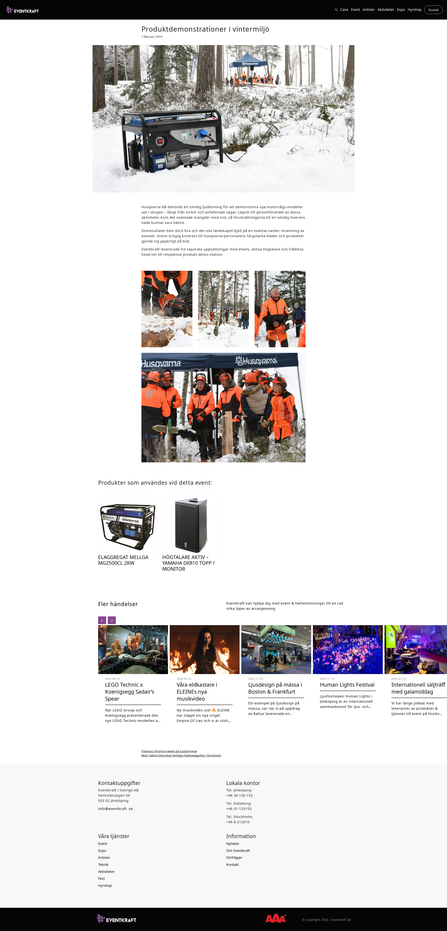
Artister (104, 857)
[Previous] (102, 620)
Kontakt (232, 864)
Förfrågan (234, 857)
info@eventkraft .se (115, 808)
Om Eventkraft (238, 850)
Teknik (103, 864)
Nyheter (232, 843)
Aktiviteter (106, 871)
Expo (102, 850)
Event (102, 843)
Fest (101, 878)
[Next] (112, 620)
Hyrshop (105, 885)
